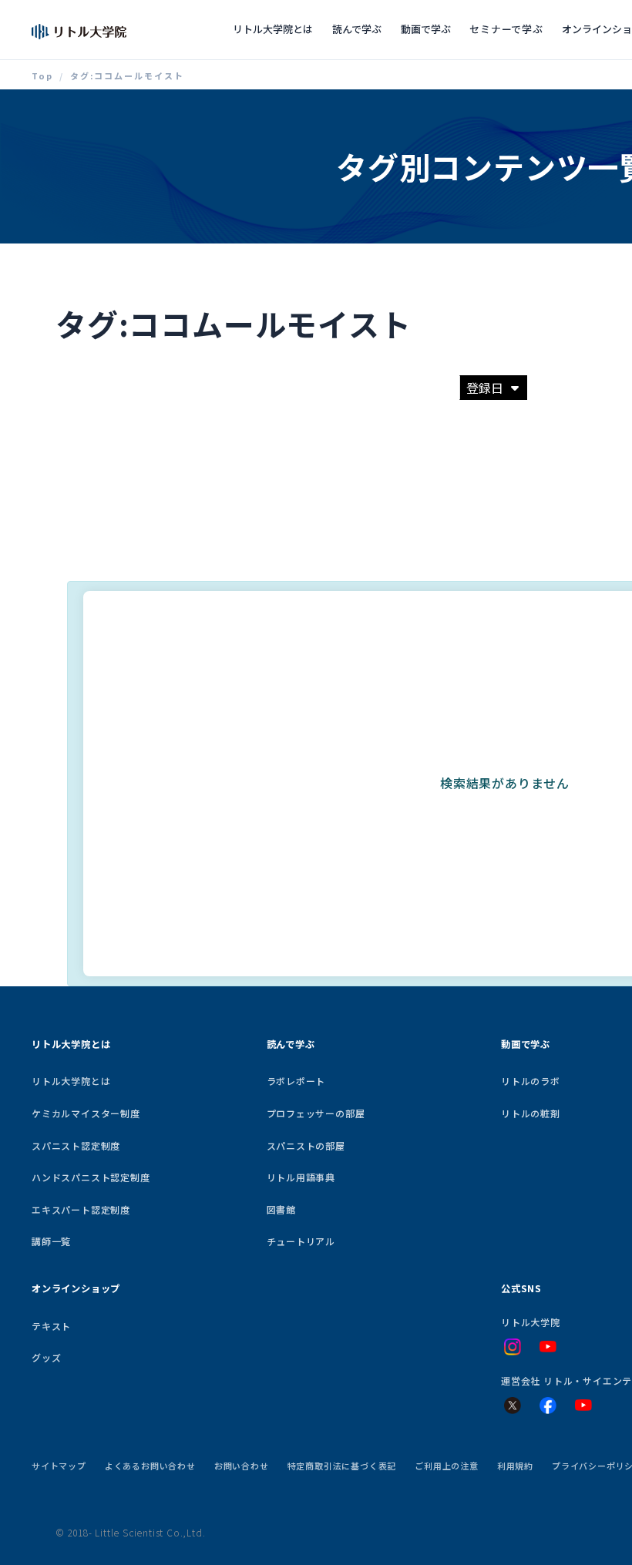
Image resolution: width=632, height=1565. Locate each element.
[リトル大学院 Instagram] (512, 1346)
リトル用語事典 (301, 1177)
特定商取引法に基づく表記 (342, 1465)
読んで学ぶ (357, 29)
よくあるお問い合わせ (150, 1465)
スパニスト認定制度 (76, 1145)
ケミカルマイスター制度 (86, 1113)
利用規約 (515, 1465)
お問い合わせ (241, 1465)
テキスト (51, 1325)
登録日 (484, 387)
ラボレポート (296, 1080)
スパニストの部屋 (306, 1145)
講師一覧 (51, 1241)
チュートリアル (301, 1241)
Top (42, 76)
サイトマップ (59, 1465)
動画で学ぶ (426, 29)
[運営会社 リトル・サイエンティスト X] (512, 1405)
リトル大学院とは (273, 29)
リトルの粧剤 (530, 1113)
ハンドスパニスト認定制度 (91, 1177)
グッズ (46, 1357)
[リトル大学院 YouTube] (548, 1347)
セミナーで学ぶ (506, 29)
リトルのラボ (530, 1080)
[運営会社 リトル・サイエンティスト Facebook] (548, 1405)
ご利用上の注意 (447, 1465)
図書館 (281, 1209)
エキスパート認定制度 (81, 1209)
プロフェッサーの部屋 (316, 1113)
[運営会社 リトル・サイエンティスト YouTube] (583, 1405)
